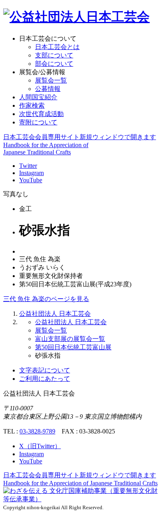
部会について (54, 63)
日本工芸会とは (57, 46)
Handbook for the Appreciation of (80, 483)
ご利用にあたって (44, 378)
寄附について (38, 122)
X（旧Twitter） (40, 446)
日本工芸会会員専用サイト (79, 137)
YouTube (30, 180)
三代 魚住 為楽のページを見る (46, 298)
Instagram (31, 172)
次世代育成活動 (41, 113)
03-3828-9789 (37, 431)
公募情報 (48, 88)
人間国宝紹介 (38, 97)
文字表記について (44, 370)
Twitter (28, 165)
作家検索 (32, 105)
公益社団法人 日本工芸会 (55, 313)
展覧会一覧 (51, 80)
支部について (54, 55)
